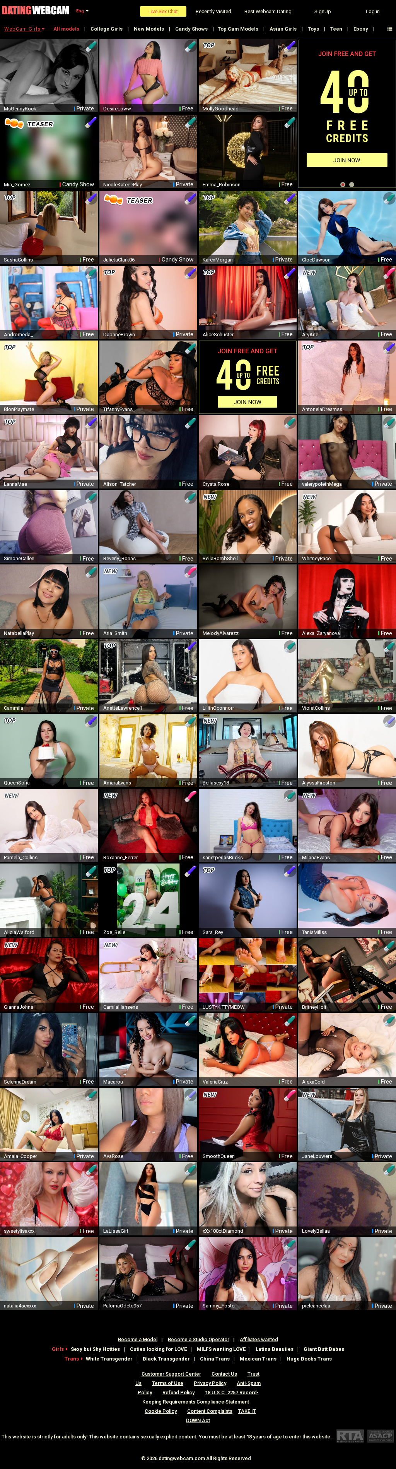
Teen (336, 29)
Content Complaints (209, 1411)
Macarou (113, 1082)
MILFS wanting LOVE (221, 1349)
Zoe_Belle (114, 932)
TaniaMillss (314, 932)
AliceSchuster (218, 334)
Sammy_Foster (219, 1306)
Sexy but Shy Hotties (95, 1349)
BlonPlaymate (19, 409)
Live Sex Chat (163, 11)
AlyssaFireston (318, 783)
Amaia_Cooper (20, 1156)
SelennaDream (20, 1082)
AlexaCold (313, 1082)
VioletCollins (316, 708)
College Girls (107, 29)
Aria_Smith (115, 633)
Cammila (13, 708)
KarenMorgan (218, 260)
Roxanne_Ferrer (120, 857)
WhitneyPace (316, 558)
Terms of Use (167, 1383)
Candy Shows (192, 29)
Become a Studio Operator (198, 1339)
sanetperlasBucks (223, 857)
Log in (373, 11)
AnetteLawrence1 (122, 708)
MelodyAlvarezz (221, 633)
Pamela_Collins (21, 857)
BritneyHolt (314, 1007)
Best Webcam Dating (268, 11)
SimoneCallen (19, 558)
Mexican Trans (258, 1359)
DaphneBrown (119, 334)
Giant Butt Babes (324, 1349)
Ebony (361, 29)
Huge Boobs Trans (309, 1359)
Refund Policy (178, 1392)
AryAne (310, 334)
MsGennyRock (20, 109)
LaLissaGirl (115, 1231)
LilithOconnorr (218, 708)
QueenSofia (17, 783)
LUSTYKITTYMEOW (224, 1007)
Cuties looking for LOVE (158, 1349)
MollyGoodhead (221, 109)
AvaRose (113, 1156)
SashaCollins (18, 260)
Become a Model (137, 1339)
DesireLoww (117, 109)
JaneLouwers (317, 1156)
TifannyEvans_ (119, 409)
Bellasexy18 (216, 783)
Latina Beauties (275, 1349)
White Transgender (109, 1359)
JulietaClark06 (119, 260)
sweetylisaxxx (19, 1231)
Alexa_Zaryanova (321, 633)
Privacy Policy (210, 1383)
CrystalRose (216, 484)
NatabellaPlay (19, 633)
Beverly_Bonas (119, 558)
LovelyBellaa (316, 1231)
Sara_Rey (213, 932)
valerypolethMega (322, 484)
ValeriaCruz (215, 1082)
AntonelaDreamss (322, 409)
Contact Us (224, 1374)
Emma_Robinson (222, 184)
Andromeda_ (18, 334)
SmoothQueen (219, 1156)
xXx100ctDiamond (223, 1231)
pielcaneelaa (316, 1306)
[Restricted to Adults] (350, 1436)
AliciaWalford (19, 932)
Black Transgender (166, 1359)
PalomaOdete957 (122, 1306)
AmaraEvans (117, 783)
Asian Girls (284, 29)
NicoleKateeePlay (122, 184)
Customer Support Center (171, 1374)
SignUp (322, 11)
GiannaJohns (18, 1007)
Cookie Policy (161, 1411)
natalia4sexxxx (20, 1306)
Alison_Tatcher (119, 484)
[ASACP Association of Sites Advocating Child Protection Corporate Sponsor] (380, 1436)
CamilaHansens (120, 1007)
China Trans (215, 1359)
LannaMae (15, 484)
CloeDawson (316, 260)
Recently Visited (213, 11)
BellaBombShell (220, 558)
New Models (149, 29)
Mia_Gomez (17, 184)
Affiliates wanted (259, 1339)
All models (66, 29)
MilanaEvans (316, 857)
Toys (314, 29)
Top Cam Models (238, 29)
